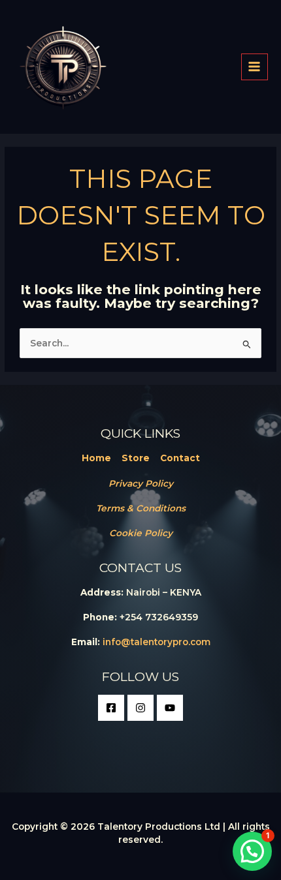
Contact (180, 458)
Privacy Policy (140, 483)
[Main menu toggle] (254, 66)
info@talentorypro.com (156, 642)
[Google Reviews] (170, 708)
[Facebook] (111, 708)
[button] (252, 851)
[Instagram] (140, 708)
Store (136, 458)
